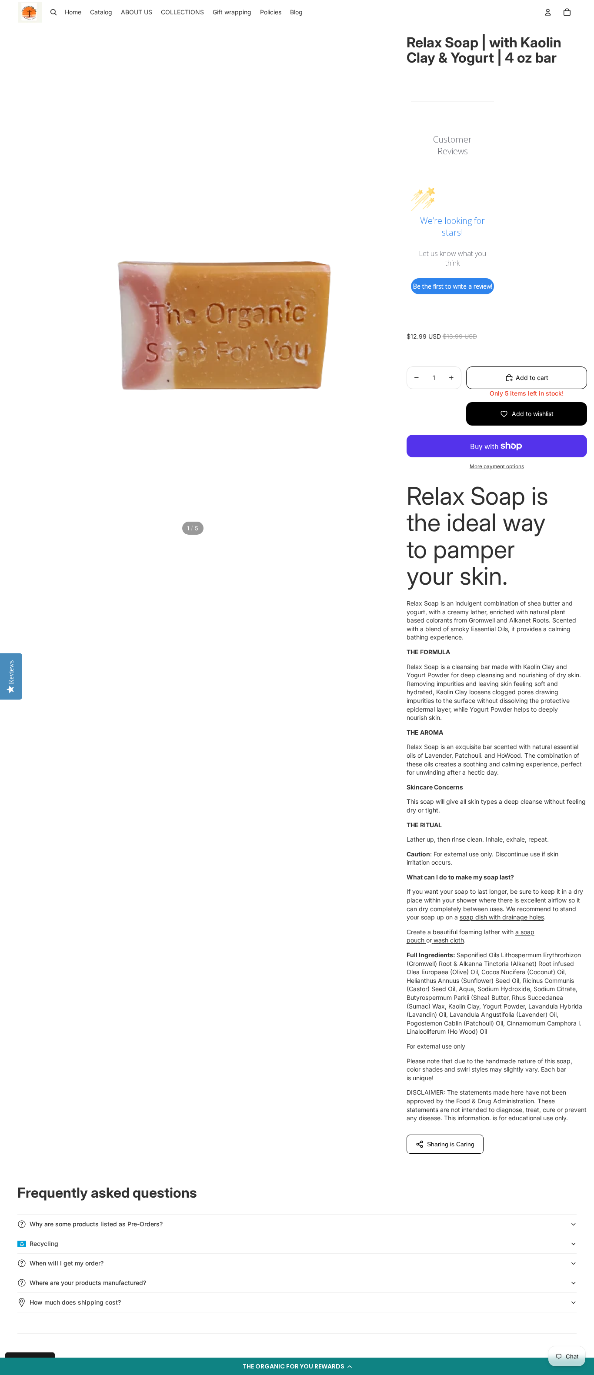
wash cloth (449, 940)
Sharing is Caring (450, 1144)
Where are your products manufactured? (88, 1282)
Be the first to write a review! (452, 286)
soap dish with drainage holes (502, 917)
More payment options (497, 466)
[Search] (53, 12)
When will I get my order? (66, 1263)
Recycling (44, 1243)
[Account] (547, 12)
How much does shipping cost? (75, 1302)
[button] (297, 1366)
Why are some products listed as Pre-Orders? (96, 1224)
